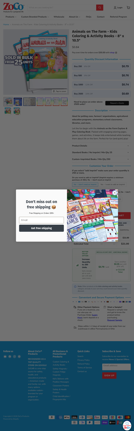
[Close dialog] (114, 193)
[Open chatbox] (127, 425)
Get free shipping (41, 228)
